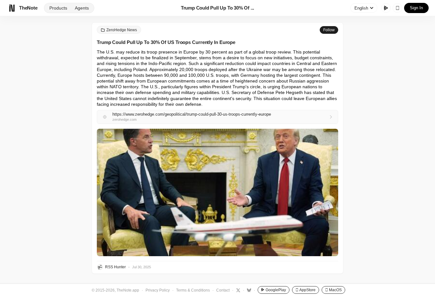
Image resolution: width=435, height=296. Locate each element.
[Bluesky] (248, 290)
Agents (82, 8)
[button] (217, 192)
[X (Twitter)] (237, 290)
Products (58, 8)
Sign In (416, 7)
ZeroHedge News (121, 30)
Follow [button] (329, 30)
